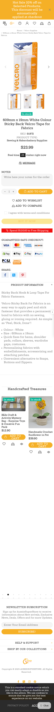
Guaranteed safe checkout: (23, 240)
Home (19, 31)
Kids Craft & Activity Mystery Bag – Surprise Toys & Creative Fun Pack (13, 420)
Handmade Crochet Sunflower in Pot (40, 433)
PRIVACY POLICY (18, 705)
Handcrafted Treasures (27, 389)
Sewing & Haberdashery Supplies (27, 140)
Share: (6, 269)
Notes (6, 172)
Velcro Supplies (30, 31)
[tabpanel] (13, 424)
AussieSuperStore (12, 23)
